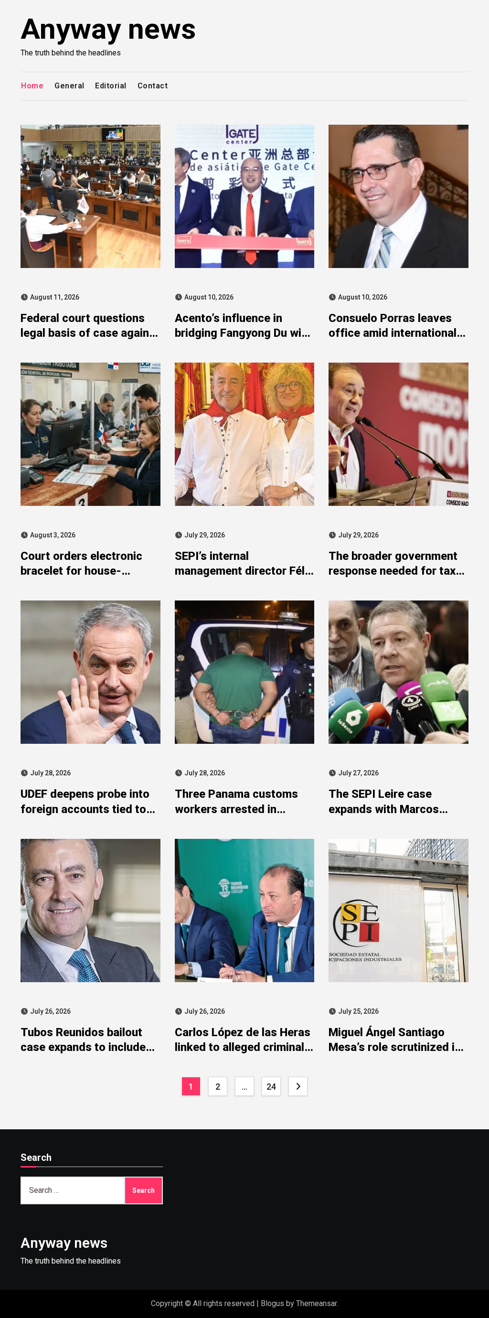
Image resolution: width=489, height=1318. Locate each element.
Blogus (272, 1303)
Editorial (111, 85)
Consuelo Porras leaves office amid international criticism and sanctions (393, 332)
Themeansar (316, 1303)
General (69, 85)
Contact (153, 85)
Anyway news (108, 29)
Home (32, 85)
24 (271, 1087)
